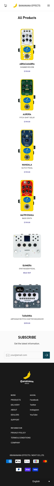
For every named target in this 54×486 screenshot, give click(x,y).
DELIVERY (15, 405)
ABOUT (14, 410)
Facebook (34, 400)
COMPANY (15, 443)
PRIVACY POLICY (18, 433)
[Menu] (48, 5)
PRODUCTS (16, 400)
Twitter (33, 405)
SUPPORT (15, 420)
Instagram (34, 410)
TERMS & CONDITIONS (20, 438)
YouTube (33, 415)
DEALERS (15, 415)
